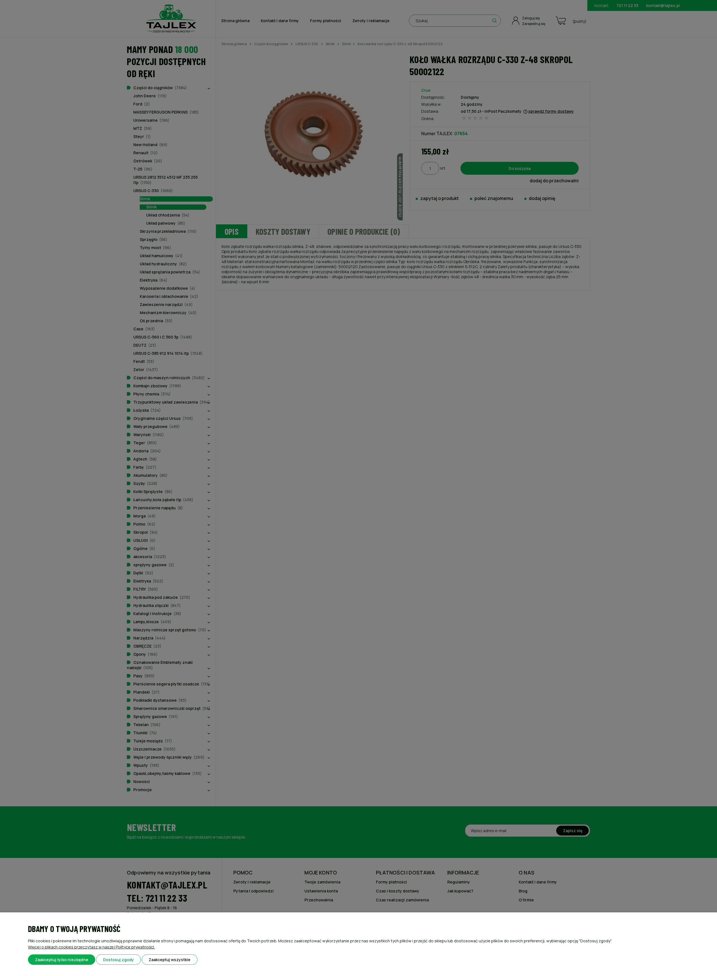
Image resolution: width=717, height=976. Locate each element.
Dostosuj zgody (118, 959)
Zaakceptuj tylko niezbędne (61, 959)
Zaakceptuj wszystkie (169, 959)
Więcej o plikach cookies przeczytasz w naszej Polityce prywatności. (91, 947)
